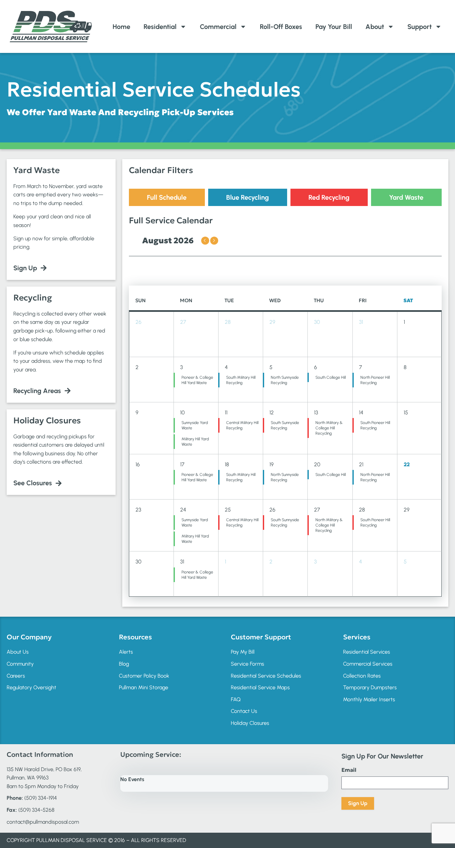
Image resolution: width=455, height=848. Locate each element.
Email (348, 769)
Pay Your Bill (333, 27)
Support (419, 27)
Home (121, 27)
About (374, 27)
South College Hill (330, 377)
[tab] (167, 197)
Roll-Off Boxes (281, 27)
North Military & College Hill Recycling (329, 428)
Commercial (218, 27)
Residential (160, 27)
